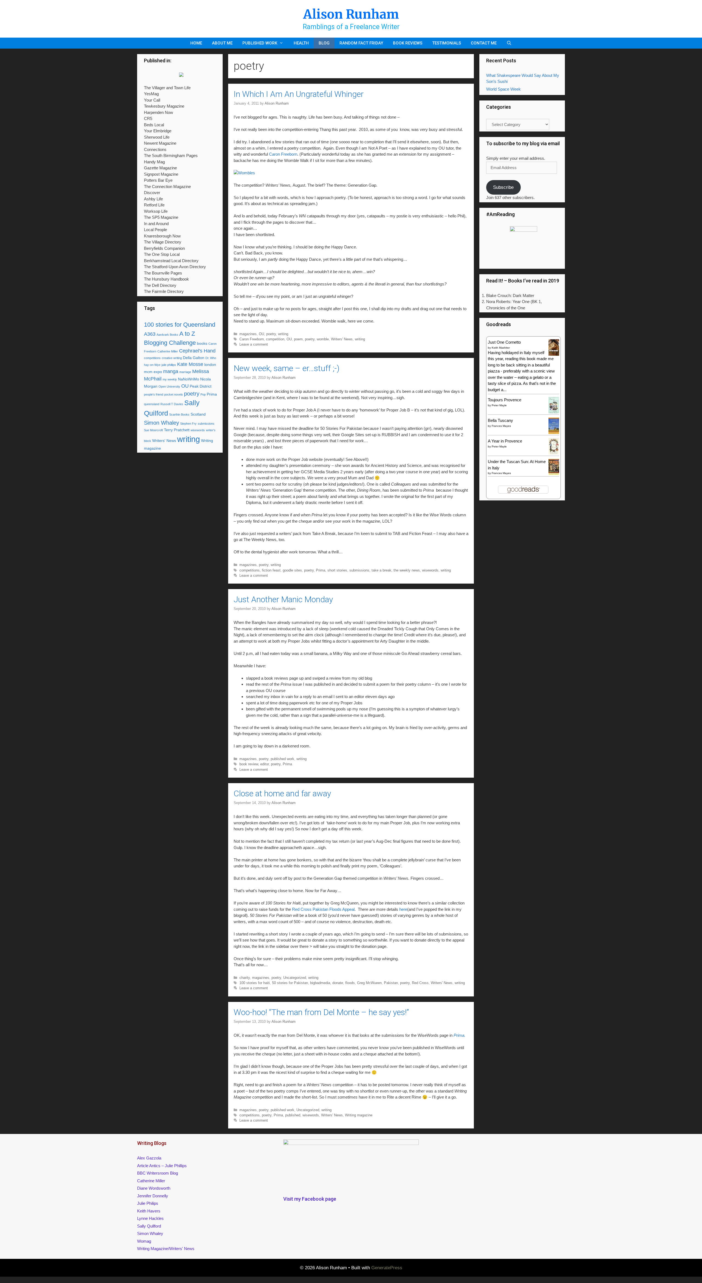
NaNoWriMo (188, 379)
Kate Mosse (190, 364)
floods (350, 983)
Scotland (198, 414)
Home (196, 43)
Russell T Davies (171, 404)
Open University (169, 386)
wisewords (430, 570)
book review (248, 764)
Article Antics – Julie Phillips (162, 1165)
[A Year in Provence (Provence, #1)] (553, 453)
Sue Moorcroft (153, 430)
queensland (151, 404)
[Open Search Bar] (509, 43)
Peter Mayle (499, 405)
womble (323, 339)
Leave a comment (253, 344)
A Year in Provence (505, 441)
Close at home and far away (282, 793)
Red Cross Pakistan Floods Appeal (323, 909)
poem (298, 339)
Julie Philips (147, 1203)
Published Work (259, 43)
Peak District (200, 386)
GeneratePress (386, 1267)
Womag (144, 1241)
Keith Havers (148, 1211)
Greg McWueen (369, 983)
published (292, 1115)
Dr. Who (210, 358)
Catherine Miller (167, 351)
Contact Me (484, 43)
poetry (271, 334)
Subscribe (503, 187)
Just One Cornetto (504, 342)
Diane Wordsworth (153, 1188)
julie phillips (169, 364)
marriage (185, 372)
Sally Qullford (149, 1226)
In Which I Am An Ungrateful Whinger (299, 94)
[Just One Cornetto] (553, 355)
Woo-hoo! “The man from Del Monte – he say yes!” (321, 1012)
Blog (324, 43)
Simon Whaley (161, 423)
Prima (320, 570)
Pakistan (391, 983)
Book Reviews (407, 43)
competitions (249, 570)
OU (261, 334)
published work (282, 759)
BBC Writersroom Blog (157, 1173)
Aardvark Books (167, 334)
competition (275, 339)
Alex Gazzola (149, 1158)
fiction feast (271, 570)
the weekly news (407, 570)
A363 (149, 334)
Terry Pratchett (176, 430)
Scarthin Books (179, 414)
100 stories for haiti (254, 983)
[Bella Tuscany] (553, 432)
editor (264, 764)
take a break (381, 570)
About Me (222, 43)
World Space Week (503, 89)
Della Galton (193, 357)
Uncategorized (294, 978)
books (202, 343)
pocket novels (173, 394)
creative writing (172, 358)
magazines (248, 334)
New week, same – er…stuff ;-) (286, 368)
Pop (203, 394)
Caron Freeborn (283, 154)
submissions (359, 570)
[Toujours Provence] (553, 412)
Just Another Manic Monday (283, 599)
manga (170, 371)
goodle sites (292, 570)
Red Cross (420, 983)
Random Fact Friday (361, 43)
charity (244, 978)
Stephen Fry (188, 423)
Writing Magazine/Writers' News (165, 1248)
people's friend (153, 394)
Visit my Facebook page (309, 1199)
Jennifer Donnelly (152, 1196)
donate (337, 983)
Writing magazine (358, 1115)
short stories (337, 570)
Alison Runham (351, 14)
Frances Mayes (501, 425)
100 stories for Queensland (179, 324)
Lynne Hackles (150, 1218)
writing (283, 334)
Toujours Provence (504, 399)
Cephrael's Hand (197, 351)
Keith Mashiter (501, 347)
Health (301, 43)
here (403, 909)
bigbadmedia (320, 983)
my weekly (170, 379)
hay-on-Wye (152, 364)
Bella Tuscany (500, 420)
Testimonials (446, 43)
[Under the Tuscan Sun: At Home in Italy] (553, 473)
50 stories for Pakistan (290, 983)
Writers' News (342, 339)
